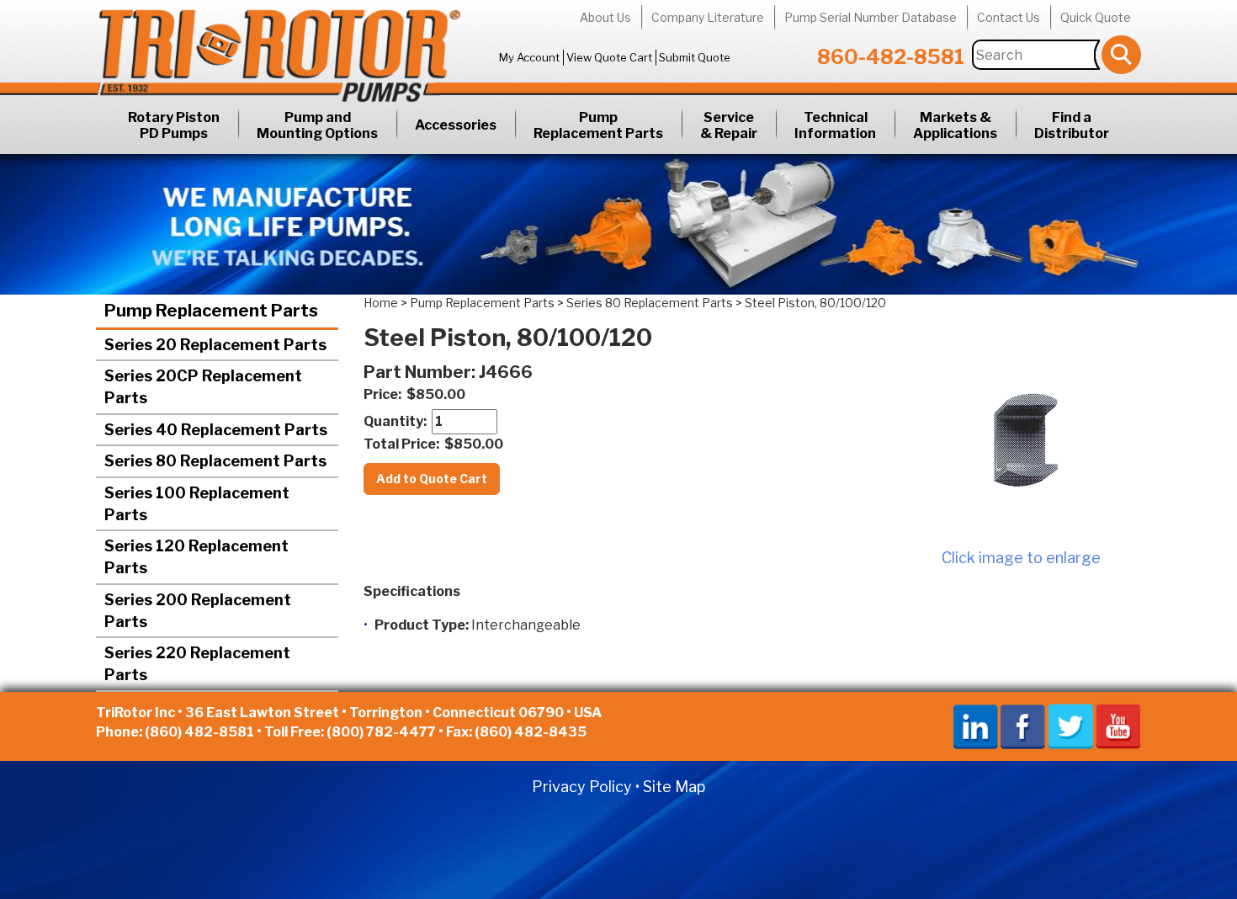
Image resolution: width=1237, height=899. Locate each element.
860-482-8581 (890, 57)
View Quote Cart (609, 57)
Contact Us (1008, 17)
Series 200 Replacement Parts (197, 610)
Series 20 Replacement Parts (215, 345)
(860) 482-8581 (199, 732)
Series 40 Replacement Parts (215, 430)
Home (381, 302)
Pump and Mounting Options (317, 125)
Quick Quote (1095, 17)
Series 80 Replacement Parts (649, 302)
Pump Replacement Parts (598, 125)
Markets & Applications (955, 125)
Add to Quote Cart (431, 478)
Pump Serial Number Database (870, 17)
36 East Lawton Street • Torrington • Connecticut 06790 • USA (393, 713)
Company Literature (707, 17)
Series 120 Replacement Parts (196, 557)
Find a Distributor (1071, 125)
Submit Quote (694, 57)
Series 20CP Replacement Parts (203, 387)
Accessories (455, 125)
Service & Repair (728, 125)
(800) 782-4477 (381, 732)
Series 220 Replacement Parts (197, 664)
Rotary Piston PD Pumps (174, 125)
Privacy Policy (582, 786)
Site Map (674, 786)
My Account (529, 57)
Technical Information (835, 125)
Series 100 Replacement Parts (196, 504)
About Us (605, 17)
